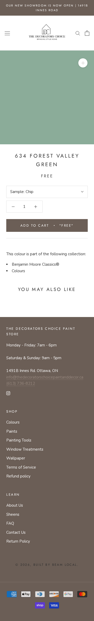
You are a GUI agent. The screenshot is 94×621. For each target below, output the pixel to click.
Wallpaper (15, 458)
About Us (14, 505)
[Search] (77, 33)
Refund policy (18, 476)
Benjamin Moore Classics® (35, 264)
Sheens (12, 514)
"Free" (47, 225)
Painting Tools (18, 440)
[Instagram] (8, 393)
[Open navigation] (7, 33)
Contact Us (16, 532)
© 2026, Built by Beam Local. (47, 564)
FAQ (10, 523)
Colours (18, 271)
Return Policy (18, 541)
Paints (11, 431)
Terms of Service (21, 467)
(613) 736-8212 (20, 383)
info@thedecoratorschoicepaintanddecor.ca (44, 377)
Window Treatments (24, 449)
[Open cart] (87, 33)
